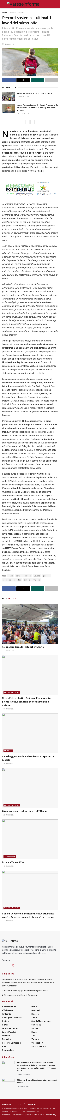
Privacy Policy (39, 1115)
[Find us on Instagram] (8, 965)
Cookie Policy (51, 1115)
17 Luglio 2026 (8, 921)
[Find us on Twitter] (13, 965)
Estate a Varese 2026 (13, 862)
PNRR (34, 1007)
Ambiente (6, 1014)
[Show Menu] (3, 4)
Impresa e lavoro (10, 1028)
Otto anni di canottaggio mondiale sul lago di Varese (25, 991)
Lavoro (37, 576)
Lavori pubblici (11, 692)
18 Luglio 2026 (8, 866)
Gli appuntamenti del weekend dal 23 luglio (24, 811)
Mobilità (8, 751)
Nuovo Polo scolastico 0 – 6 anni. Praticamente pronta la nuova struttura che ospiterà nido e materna (37, 108)
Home (4, 13)
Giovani (5, 1025)
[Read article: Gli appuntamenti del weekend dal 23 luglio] (30, 788)
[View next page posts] (32, 122)
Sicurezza (36, 1025)
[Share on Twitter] (23, 80)
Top (33, 1036)
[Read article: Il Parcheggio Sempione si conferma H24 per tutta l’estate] (30, 733)
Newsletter (31, 1104)
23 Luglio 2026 (8, 815)
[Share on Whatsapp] (37, 80)
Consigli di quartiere (11, 1017)
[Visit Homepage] (23, 4)
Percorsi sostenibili (17, 13)
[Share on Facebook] (9, 80)
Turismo (35, 1039)
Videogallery (37, 1043)
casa (11, 576)
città (18, 576)
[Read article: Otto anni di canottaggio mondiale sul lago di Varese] (8, 1083)
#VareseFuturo (9, 1007)
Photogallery (8, 1050)
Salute (34, 1017)
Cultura (5, 1021)
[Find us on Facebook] (3, 965)
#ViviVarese (9, 641)
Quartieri (35, 1010)
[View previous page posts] (27, 122)
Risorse (35, 1014)
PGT (4, 1046)
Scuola (27, 580)
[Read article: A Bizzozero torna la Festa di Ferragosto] (8, 96)
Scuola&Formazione (41, 1021)
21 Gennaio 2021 (8, 44)
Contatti (19, 1104)
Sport (34, 1032)
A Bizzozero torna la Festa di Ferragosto (34, 93)
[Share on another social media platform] (51, 80)
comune (27, 576)
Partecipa (6, 1039)
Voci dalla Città (38, 1046)
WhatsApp (6, 1104)
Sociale (34, 1028)
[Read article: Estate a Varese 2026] (30, 839)
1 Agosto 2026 (23, 96)
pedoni (46, 576)
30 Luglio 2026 (23, 113)
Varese (36, 580)
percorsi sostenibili (12, 580)
